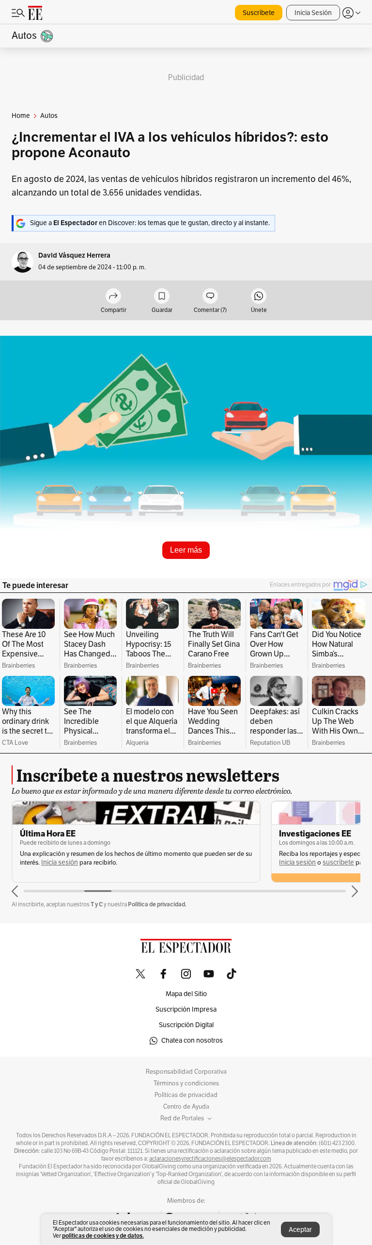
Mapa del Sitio (186, 994)
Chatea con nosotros (192, 1040)
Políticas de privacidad (186, 1095)
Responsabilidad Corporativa (186, 1071)
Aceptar (300, 1230)
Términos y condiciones (186, 1083)
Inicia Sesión (313, 13)
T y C (97, 904)
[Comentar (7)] (210, 296)
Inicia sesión (59, 862)
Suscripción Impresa (186, 1009)
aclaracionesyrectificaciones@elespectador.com (210, 1158)
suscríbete (338, 862)
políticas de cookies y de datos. (103, 1235)
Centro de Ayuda (186, 1106)
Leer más (186, 550)
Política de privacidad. (157, 904)
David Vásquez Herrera (74, 255)
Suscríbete (259, 13)
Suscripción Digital (186, 1025)
